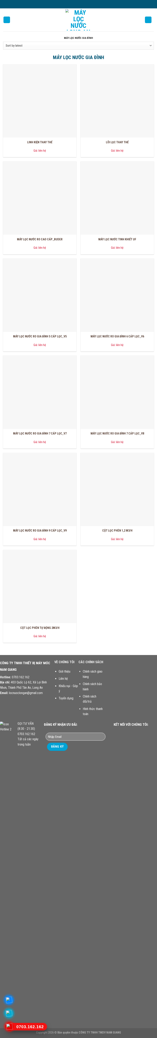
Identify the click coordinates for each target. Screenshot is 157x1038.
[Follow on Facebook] (72, 4)
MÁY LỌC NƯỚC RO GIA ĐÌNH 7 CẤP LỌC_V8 (117, 433)
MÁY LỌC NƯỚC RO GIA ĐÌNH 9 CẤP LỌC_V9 (40, 530)
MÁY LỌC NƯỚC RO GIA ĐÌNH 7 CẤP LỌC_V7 (40, 433)
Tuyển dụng (66, 698)
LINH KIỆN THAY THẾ (39, 142)
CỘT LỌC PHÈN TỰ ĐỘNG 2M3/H (39, 628)
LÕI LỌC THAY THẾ (117, 142)
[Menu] (6, 20)
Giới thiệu (64, 671)
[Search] (148, 20)
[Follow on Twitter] (80, 4)
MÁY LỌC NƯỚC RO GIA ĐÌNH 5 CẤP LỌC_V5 (40, 336)
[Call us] (138, 732)
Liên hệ (63, 679)
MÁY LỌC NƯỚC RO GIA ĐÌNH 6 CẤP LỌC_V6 (117, 336)
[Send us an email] (84, 4)
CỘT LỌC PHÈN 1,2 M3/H (117, 530)
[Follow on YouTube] (143, 732)
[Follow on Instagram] (76, 4)
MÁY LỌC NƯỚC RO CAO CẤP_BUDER (40, 239)
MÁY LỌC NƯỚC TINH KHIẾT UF (117, 239)
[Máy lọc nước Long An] (78, 19)
